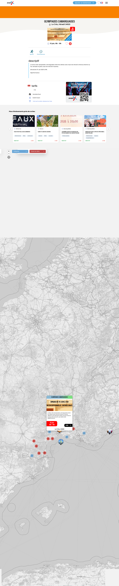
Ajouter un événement (83, 3)
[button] (61, 442)
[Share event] (70, 43)
